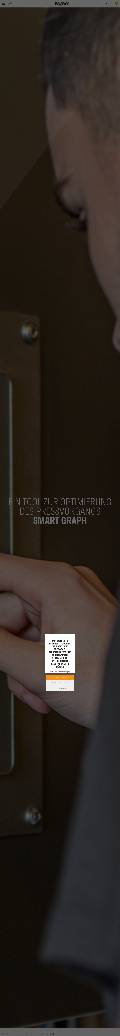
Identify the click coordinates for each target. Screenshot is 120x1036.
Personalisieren (60, 688)
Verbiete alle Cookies (60, 683)
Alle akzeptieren (60, 677)
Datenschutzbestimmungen (60, 672)
